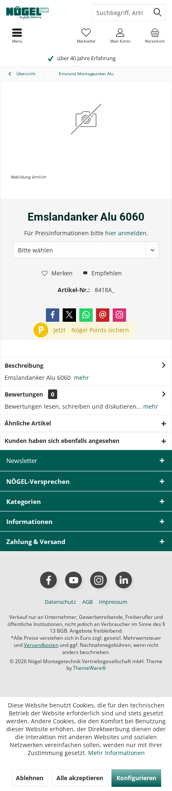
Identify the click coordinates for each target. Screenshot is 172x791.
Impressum (113, 601)
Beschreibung (24, 365)
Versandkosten (41, 645)
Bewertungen (24, 394)
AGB (87, 601)
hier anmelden (126, 233)
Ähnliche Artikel (28, 423)
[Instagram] (119, 315)
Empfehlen (106, 273)
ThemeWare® (89, 667)
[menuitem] (155, 35)
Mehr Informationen (116, 753)
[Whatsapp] (86, 315)
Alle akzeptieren (79, 778)
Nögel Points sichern (100, 330)
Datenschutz (60, 601)
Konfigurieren (136, 778)
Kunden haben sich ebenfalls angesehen (62, 441)
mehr (81, 378)
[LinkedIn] (123, 580)
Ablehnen (29, 778)
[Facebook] (52, 315)
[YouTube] (73, 580)
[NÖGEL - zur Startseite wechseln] (43, 12)
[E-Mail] (102, 315)
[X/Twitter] (69, 315)
